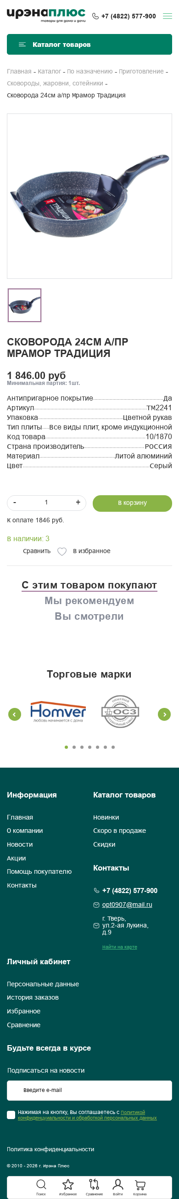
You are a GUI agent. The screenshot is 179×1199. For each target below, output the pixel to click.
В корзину (132, 503)
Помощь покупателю (39, 872)
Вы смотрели (89, 616)
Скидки (104, 845)
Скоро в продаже (119, 831)
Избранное (23, 1011)
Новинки (106, 817)
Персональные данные (43, 984)
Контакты (22, 885)
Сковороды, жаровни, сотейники (55, 84)
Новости (20, 845)
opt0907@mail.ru (127, 905)
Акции (16, 858)
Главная (19, 72)
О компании (25, 831)
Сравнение (23, 1025)
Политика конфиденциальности (50, 1150)
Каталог (49, 72)
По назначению (90, 72)
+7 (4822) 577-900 (128, 16)
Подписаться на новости (45, 1071)
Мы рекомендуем (89, 600)
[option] (89, 196)
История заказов (33, 998)
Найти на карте (119, 947)
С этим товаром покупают (89, 585)
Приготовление (141, 72)
